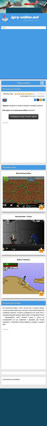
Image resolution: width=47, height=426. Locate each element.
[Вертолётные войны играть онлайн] (23, 192)
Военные (32, 96)
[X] (38, 100)
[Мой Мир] (44, 100)
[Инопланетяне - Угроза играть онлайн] (23, 235)
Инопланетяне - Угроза (23, 216)
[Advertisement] (23, 55)
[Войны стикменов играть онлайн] (23, 278)
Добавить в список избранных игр (5, 100)
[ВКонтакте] (35, 100)
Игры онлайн (23, 18)
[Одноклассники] (41, 100)
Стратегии (40, 96)
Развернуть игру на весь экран (23, 116)
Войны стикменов (23, 259)
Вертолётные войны (23, 173)
